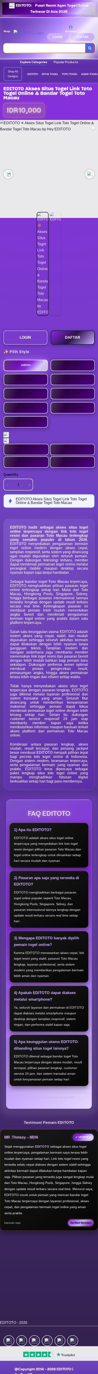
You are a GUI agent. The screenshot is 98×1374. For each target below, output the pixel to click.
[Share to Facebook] (21, 1340)
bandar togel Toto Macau (47, 582)
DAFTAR (82, 37)
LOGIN (57, 37)
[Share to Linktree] (34, 1340)
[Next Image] (90, 174)
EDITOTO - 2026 (13, 1323)
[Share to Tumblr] (72, 1340)
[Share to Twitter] (8, 1340)
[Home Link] (28, 33)
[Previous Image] (8, 174)
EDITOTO (19, 544)
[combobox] (44, 48)
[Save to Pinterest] (47, 1340)
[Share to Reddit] (59, 1340)
